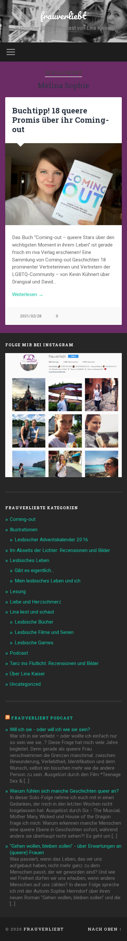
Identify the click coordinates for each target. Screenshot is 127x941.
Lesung (18, 591)
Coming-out (22, 519)
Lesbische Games (34, 643)
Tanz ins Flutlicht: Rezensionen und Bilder (54, 663)
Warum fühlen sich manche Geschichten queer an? (64, 791)
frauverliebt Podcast (42, 717)
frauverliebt (63, 16)
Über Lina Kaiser (27, 674)
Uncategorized (25, 684)
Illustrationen (23, 530)
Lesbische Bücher (34, 622)
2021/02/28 (30, 316)
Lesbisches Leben (29, 560)
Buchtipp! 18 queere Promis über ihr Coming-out (60, 119)
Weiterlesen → (27, 294)
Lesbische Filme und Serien (44, 632)
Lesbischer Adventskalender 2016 (51, 540)
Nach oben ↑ (105, 929)
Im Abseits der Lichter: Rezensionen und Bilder (60, 550)
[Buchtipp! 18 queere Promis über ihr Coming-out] (63, 184)
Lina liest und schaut (32, 612)
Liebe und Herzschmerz (35, 602)
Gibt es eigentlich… (34, 570)
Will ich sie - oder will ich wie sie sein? (50, 729)
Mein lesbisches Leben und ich (47, 581)
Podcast (19, 653)
